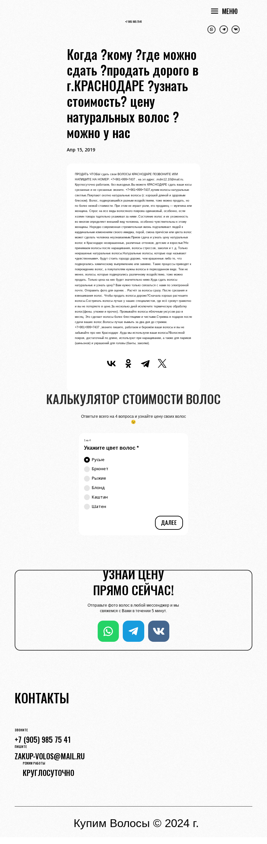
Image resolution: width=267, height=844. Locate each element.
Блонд (98, 487)
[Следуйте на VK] (236, 29)
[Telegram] (145, 363)
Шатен (99, 506)
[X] (162, 363)
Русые (98, 459)
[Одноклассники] (128, 363)
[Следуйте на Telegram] (223, 29)
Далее (169, 522)
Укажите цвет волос (111, 448)
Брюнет (100, 468)
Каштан (100, 497)
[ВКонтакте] (111, 363)
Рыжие (99, 478)
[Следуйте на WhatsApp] (211, 29)
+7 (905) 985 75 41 (43, 739)
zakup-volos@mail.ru (50, 756)
